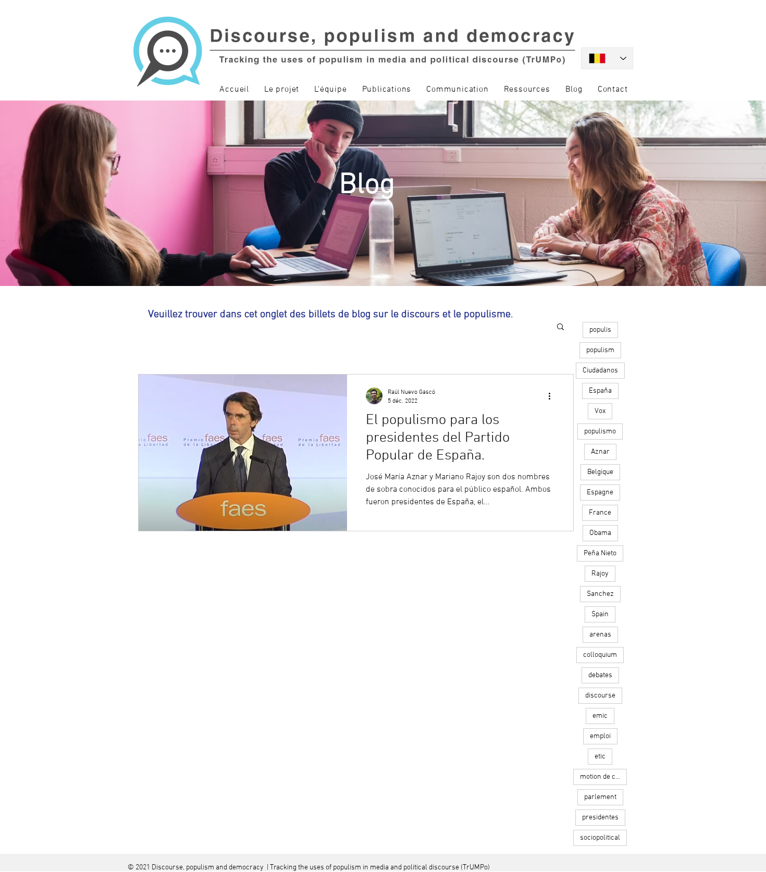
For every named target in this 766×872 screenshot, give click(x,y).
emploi (600, 736)
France (600, 512)
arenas (600, 634)
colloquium (600, 655)
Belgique (600, 472)
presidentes (600, 817)
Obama (600, 533)
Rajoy (600, 573)
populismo (600, 431)
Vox (600, 411)
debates (600, 675)
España (600, 391)
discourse (600, 695)
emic (600, 716)
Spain (600, 614)
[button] (560, 327)
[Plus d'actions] (553, 396)
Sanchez (600, 594)
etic (600, 756)
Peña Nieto (600, 553)
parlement (600, 797)
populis (600, 330)
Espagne (600, 492)
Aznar (600, 451)
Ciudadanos (600, 370)
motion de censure (603, 777)
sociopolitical (600, 837)
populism (600, 350)
